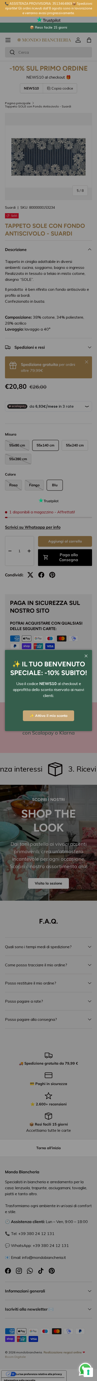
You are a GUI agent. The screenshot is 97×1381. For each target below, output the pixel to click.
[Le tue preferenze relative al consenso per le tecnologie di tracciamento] (88, 1372)
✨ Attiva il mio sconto (48, 715)
